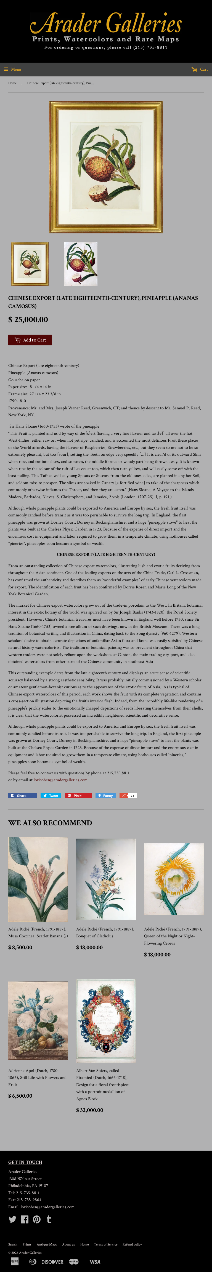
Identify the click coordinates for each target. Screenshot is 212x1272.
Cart (203, 69)
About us (68, 1244)
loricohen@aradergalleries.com (61, 780)
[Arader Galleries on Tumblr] (49, 1221)
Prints (27, 1244)
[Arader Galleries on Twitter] (12, 1221)
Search (12, 1244)
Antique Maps (47, 1244)
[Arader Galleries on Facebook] (24, 1221)
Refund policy (132, 1244)
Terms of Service (105, 1244)
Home (12, 83)
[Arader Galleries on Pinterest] (37, 1221)
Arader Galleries (30, 1252)
